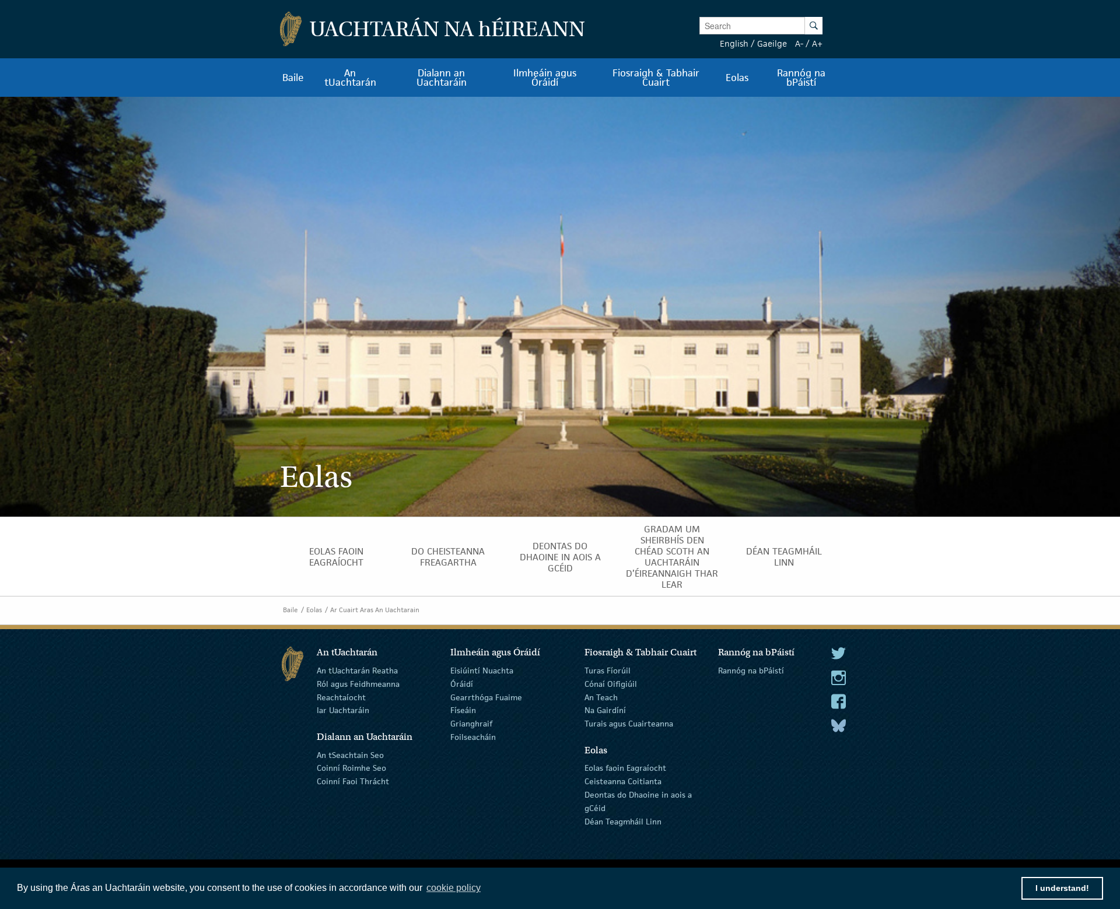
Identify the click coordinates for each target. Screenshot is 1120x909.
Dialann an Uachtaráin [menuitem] (441, 77)
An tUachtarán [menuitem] (350, 77)
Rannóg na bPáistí (751, 670)
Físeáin (463, 710)
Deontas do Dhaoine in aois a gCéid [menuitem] (560, 557)
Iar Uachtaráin (343, 710)
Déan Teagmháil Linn (623, 821)
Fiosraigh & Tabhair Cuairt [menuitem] (655, 77)
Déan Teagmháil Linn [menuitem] (784, 556)
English (734, 43)
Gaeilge (772, 43)
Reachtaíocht (341, 697)
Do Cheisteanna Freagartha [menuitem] (448, 556)
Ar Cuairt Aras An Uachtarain (374, 609)
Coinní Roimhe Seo (351, 768)
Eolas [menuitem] (737, 77)
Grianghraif (471, 723)
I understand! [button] (1062, 888)
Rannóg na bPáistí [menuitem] (801, 77)
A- (799, 43)
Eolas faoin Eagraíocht (625, 768)
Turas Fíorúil (607, 670)
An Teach (601, 697)
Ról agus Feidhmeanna (358, 684)
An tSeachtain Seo (350, 754)
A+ (817, 43)
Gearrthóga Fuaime (486, 697)
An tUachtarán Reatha (357, 670)
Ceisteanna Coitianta (623, 781)
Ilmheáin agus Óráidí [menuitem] (544, 77)
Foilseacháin (473, 737)
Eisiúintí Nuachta (481, 670)
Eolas (314, 609)
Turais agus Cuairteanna (628, 723)
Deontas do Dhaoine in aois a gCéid (638, 801)
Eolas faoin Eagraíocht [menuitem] (336, 556)
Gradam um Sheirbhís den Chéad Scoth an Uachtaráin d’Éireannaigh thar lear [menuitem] (672, 557)
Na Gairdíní (605, 710)
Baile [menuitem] (293, 77)
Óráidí (461, 684)
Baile (290, 609)
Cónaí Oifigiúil (610, 684)
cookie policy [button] (453, 888)
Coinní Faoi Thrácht (353, 781)
